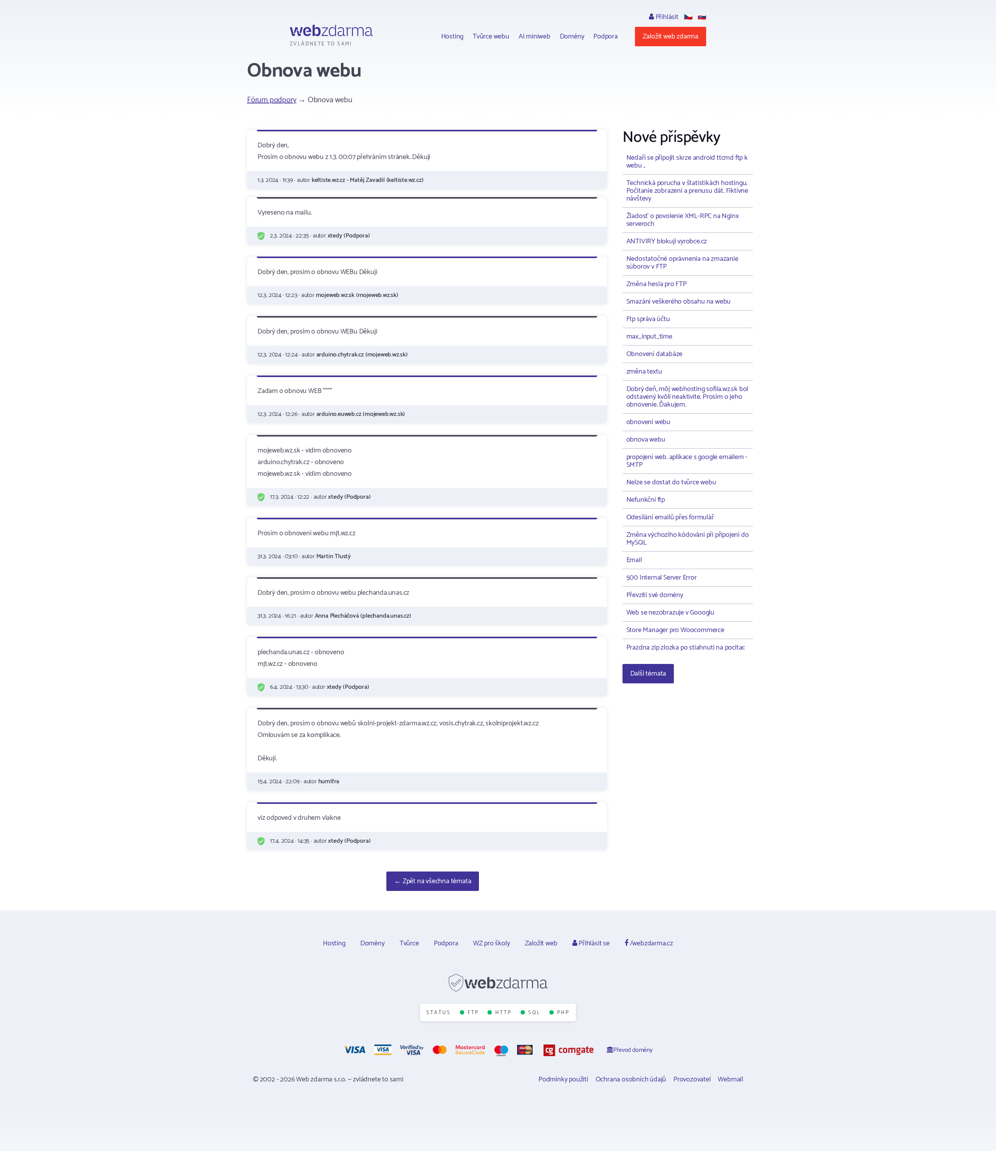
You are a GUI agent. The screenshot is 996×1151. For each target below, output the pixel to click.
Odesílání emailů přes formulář (670, 517)
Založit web (541, 943)
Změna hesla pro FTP (656, 284)
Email (634, 560)
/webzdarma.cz (650, 943)
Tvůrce (409, 943)
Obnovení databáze (654, 354)
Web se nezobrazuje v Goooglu (670, 612)
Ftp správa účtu (648, 319)
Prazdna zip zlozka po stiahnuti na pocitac (685, 647)
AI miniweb (535, 36)
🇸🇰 (702, 17)
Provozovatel (692, 1079)
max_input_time (649, 336)
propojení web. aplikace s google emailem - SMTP (687, 461)
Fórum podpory (271, 100)
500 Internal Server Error (661, 577)
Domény (572, 36)
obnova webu (645, 439)
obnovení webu (648, 422)
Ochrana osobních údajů (631, 1079)
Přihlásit (666, 17)
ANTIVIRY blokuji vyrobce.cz (666, 241)
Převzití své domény (654, 595)
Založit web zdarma (670, 36)
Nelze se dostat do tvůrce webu (671, 482)
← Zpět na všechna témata (432, 881)
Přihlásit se (593, 943)
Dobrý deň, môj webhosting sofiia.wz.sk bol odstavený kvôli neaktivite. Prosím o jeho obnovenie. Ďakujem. (687, 396)
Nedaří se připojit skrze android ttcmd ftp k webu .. (687, 161)
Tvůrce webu (491, 36)
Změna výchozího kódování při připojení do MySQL (687, 538)
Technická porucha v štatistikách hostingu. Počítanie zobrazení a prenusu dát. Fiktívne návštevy (687, 190)
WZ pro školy (491, 943)
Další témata (648, 673)
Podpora (605, 36)
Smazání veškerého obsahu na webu (678, 301)
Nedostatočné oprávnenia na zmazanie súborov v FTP (682, 262)
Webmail (730, 1079)
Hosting (452, 36)
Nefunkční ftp (645, 500)
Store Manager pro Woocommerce (675, 630)
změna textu (644, 371)
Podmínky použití (563, 1079)
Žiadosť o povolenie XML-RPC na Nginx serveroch (682, 220)
